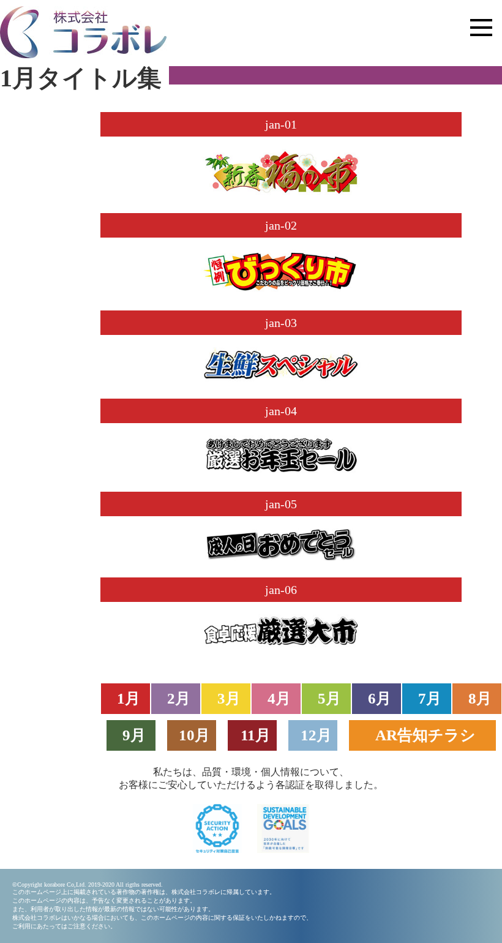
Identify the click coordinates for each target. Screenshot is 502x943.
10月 (194, 735)
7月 (429, 698)
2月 (178, 698)
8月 (480, 698)
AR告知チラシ (425, 735)
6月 (379, 698)
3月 (229, 698)
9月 (134, 735)
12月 (316, 735)
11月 (256, 735)
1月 (128, 698)
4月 (279, 698)
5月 (329, 698)
